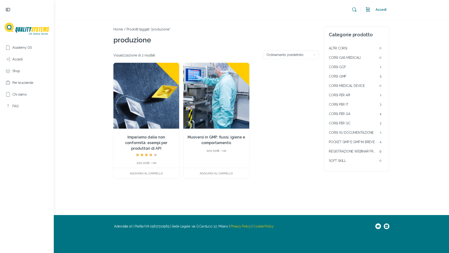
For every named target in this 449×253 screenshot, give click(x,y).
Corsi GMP (337, 76)
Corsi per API (339, 95)
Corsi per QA (339, 114)
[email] (378, 226)
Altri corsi (338, 48)
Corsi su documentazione (351, 132)
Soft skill (337, 161)
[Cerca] (354, 9)
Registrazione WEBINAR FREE (353, 151)
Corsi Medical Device (347, 86)
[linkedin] (386, 226)
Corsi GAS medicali (345, 58)
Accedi (381, 9)
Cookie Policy (263, 226)
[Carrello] (368, 9)
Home (118, 29)
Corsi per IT (338, 104)
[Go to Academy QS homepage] (27, 28)
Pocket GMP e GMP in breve (352, 142)
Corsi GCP (337, 67)
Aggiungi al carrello (146, 173)
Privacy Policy (241, 226)
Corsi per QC (339, 123)
